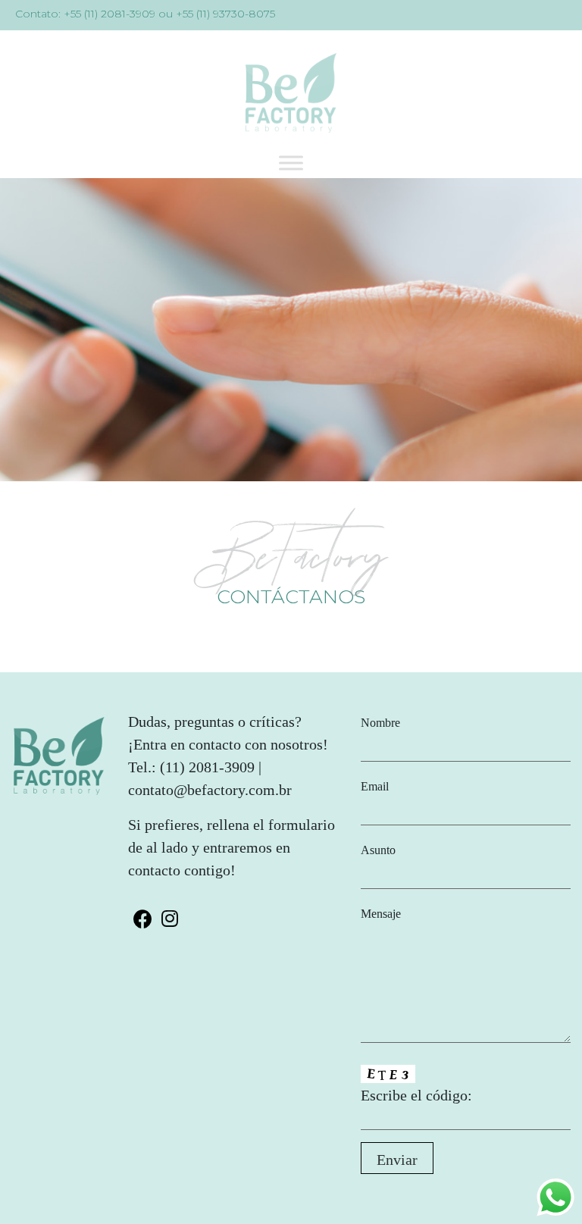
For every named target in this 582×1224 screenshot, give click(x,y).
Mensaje (381, 913)
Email (375, 786)
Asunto (378, 850)
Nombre (380, 722)
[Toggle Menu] (291, 162)
